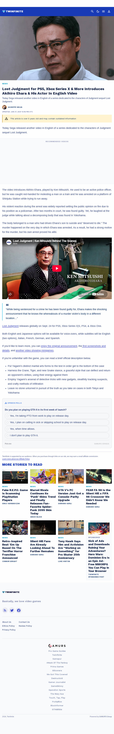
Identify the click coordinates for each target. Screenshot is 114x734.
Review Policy (25, 626)
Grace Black (36, 517)
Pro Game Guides (57, 651)
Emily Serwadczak (11, 503)
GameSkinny (57, 686)
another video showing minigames (35, 350)
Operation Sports (57, 690)
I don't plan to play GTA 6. (24, 435)
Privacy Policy (8, 630)
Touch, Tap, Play (57, 698)
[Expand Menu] (103, 11)
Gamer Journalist (57, 682)
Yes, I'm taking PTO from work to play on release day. (39, 415)
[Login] (109, 11)
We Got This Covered (57, 674)
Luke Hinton (64, 561)
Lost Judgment (10, 326)
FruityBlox (57, 701)
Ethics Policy (8, 626)
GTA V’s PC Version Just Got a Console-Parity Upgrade (71, 495)
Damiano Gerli (65, 503)
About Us (6, 622)
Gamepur (57, 659)
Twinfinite (57, 655)
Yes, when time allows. (22, 428)
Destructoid (57, 678)
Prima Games (57, 666)
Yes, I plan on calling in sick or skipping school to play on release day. (48, 422)
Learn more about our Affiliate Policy (16, 459)
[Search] (92, 11)
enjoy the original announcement (59, 346)
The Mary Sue (57, 694)
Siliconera (57, 670)
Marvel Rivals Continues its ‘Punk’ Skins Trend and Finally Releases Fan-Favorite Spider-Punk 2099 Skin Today (43, 501)
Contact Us (24, 622)
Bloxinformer (57, 705)
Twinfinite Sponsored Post (96, 575)
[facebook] (19, 610)
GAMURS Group (105, 717)
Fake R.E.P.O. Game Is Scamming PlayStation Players (15, 495)
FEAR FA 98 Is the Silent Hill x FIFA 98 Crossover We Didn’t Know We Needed (98, 496)
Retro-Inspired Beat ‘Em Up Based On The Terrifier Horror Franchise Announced (12, 550)
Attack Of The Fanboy (57, 663)
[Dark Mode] (98, 11)
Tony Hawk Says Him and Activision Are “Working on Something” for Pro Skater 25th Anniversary (71, 550)
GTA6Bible (57, 709)
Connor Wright (9, 561)
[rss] (5, 610)
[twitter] (12, 610)
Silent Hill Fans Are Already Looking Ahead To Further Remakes (42, 546)
